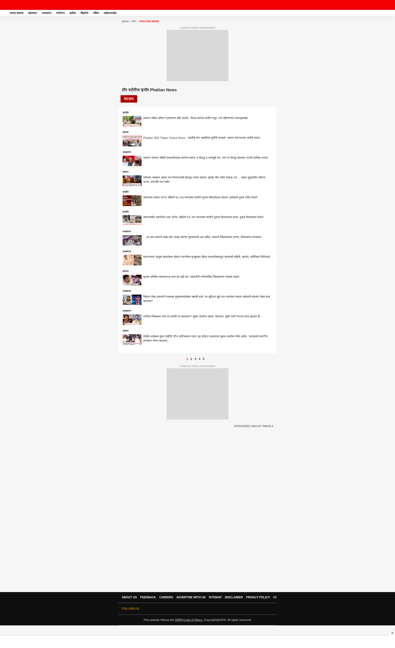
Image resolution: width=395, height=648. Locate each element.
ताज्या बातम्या (16, 13)
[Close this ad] (392, 633)
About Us (129, 597)
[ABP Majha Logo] (14, 4)
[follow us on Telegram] (265, 608)
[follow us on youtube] (253, 608)
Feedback (148, 597)
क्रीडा (73, 13)
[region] (197, 641)
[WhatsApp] (389, 4)
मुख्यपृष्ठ (125, 21)
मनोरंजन (60, 13)
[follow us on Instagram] (259, 608)
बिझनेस (84, 13)
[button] (391, 12)
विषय (134, 21)
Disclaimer (234, 597)
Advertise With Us (191, 597)
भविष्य (96, 13)
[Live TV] (382, 4)
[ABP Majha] (4, 13)
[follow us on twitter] (236, 608)
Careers (166, 597)
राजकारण (46, 13)
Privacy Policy (258, 597)
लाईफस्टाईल (110, 13)
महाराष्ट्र (32, 13)
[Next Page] (208, 359)
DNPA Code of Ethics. (189, 619)
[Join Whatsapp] (270, 608)
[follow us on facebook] (241, 608)
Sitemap (215, 597)
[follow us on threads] (247, 608)
